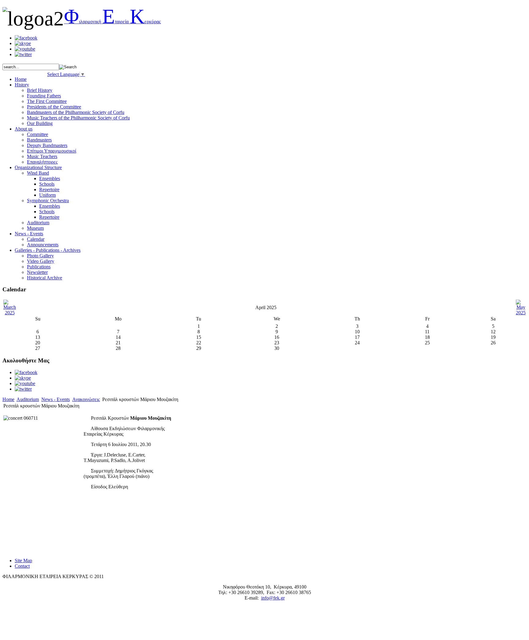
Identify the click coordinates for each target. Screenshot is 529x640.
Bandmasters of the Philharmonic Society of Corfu (75, 112)
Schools (46, 184)
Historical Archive (44, 277)
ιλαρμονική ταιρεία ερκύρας (112, 21)
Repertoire (49, 189)
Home (8, 399)
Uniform (47, 195)
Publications (39, 266)
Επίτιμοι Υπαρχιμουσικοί (51, 150)
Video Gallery (40, 261)
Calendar (35, 239)
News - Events (55, 399)
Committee (37, 134)
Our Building (40, 123)
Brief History (39, 90)
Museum (35, 228)
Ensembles (49, 178)
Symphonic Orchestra (48, 200)
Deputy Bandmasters (47, 145)
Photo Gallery (40, 255)
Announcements (42, 244)
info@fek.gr (273, 597)
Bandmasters (39, 139)
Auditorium (38, 222)
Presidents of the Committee (54, 106)
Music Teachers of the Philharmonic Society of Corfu (78, 117)
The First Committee (47, 101)
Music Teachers (42, 156)
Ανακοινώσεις (86, 399)
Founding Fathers (44, 95)
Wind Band (38, 173)
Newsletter (37, 272)
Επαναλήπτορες (42, 162)
